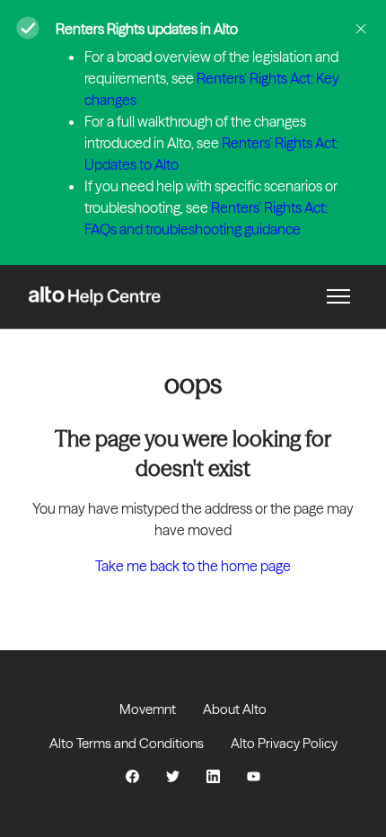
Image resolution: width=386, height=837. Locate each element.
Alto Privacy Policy (284, 743)
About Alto (235, 709)
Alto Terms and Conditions (126, 743)
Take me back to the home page (193, 566)
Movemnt (147, 709)
